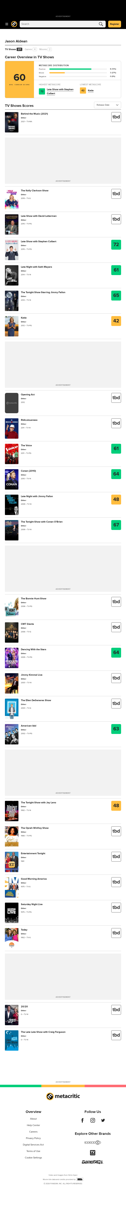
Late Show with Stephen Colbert (60, 91)
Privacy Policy (33, 1138)
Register (114, 24)
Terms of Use (33, 1151)
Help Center (33, 1125)
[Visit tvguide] (92, 1154)
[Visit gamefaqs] (92, 1163)
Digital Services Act (33, 1144)
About (33, 1118)
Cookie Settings (33, 1157)
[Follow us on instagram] (92, 1121)
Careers (33, 1131)
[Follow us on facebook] (82, 1121)
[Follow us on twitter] (103, 1121)
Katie (91, 90)
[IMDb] (80, 1179)
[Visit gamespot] (92, 1144)
